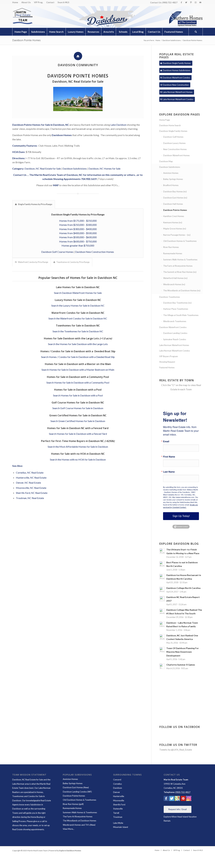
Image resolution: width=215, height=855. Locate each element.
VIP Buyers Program (168, 356)
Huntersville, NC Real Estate (31, 477)
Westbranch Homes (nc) (174, 284)
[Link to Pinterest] (191, 2)
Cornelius (117, 784)
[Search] (196, 32)
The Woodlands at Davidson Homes (79, 820)
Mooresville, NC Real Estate (31, 487)
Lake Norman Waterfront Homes (174, 345)
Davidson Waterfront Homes (176, 155)
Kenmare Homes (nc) (172, 222)
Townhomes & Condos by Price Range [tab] (73, 262)
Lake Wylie (118, 823)
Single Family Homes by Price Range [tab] (35, 204)
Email (166, 441)
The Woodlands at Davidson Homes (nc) (181, 290)
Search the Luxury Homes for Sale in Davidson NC (78, 305)
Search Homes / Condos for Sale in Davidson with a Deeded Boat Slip (78, 356)
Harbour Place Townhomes (175, 309)
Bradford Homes (170, 185)
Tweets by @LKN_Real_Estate (175, 749)
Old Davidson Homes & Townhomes (180, 241)
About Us (26, 2)
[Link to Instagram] (195, 2)
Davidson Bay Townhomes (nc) (177, 302)
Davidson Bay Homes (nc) (175, 191)
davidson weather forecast (181, 714)
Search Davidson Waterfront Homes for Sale (78, 292)
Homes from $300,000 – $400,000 (78, 228)
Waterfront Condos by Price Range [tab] (33, 262)
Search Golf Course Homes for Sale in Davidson (77, 408)
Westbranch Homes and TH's (76, 825)
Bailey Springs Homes (173, 179)
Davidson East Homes (73, 787)
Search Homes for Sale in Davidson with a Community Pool (77, 382)
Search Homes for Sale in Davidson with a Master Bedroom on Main (78, 369)
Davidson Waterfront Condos (173, 327)
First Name (169, 456)
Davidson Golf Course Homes (57, 251)
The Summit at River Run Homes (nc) (179, 272)
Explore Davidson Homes (70, 850)
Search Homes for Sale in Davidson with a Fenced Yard (78, 433)
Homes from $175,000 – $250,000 (78, 220)
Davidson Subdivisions (74, 168)
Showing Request (167, 362)
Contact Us (19, 174)
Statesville (118, 808)
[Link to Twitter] (186, 2)
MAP (56, 185)
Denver (116, 792)
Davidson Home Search (170, 125)
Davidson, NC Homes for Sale (104, 168)
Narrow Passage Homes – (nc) (176, 235)
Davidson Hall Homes (173, 204)
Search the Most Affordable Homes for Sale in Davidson (78, 446)
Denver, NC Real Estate (28, 482)
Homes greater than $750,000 (78, 245)
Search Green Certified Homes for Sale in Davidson (78, 420)
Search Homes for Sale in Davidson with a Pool (78, 395)
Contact (50, 2)
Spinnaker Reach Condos (174, 339)
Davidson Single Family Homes (173, 131)
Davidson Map (166, 161)
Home (15, 2)
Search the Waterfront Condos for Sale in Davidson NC (77, 318)
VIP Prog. (38, 2)
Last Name (169, 472)
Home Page (164, 120)
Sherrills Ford (119, 804)
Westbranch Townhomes (174, 321)
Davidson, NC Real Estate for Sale (43, 168)
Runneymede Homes (172, 253)
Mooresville (118, 800)
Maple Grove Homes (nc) (174, 228)
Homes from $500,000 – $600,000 (78, 237)
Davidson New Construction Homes (94, 251)
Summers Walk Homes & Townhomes (180, 259)
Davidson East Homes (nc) (175, 197)
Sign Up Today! (181, 516)
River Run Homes (171, 247)
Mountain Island (120, 827)
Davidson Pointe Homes (26, 40)
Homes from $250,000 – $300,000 (78, 224)
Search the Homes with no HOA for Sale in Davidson (78, 459)
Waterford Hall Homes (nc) (175, 278)
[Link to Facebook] (181, 2)
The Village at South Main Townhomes (180, 315)
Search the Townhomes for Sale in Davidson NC (78, 331)
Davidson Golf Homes (173, 137)
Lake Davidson (118, 124)
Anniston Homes (170, 173)
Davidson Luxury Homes (174, 143)
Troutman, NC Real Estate (30, 497)
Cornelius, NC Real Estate (29, 472)
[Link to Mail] (200, 2)
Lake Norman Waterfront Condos (174, 350)
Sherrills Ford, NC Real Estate (31, 492)
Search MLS (63, 2)
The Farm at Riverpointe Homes (177, 266)
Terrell (116, 813)
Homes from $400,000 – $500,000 (78, 233)
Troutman (117, 817)
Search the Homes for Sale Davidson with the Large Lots (78, 344)
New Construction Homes (175, 149)
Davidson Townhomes (169, 297)
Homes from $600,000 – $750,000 (78, 241)
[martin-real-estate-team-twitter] (171, 799)
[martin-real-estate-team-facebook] (166, 799)
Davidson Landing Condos (175, 333)
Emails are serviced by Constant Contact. (180, 505)
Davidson (117, 788)
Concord (117, 779)
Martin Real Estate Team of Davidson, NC (58, 174)
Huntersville (118, 796)
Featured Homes (167, 367)
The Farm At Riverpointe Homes (77, 816)
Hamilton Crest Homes (173, 216)
